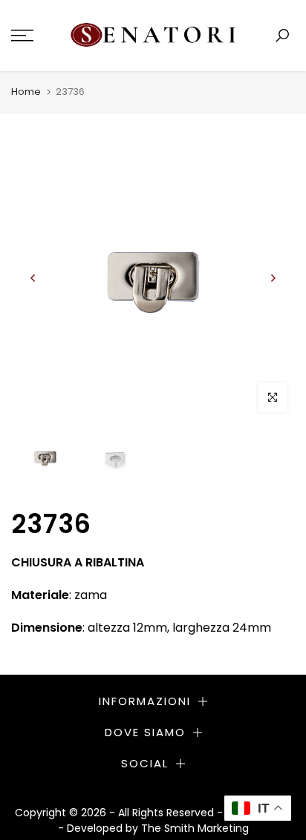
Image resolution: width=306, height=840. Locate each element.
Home (26, 92)
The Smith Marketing (195, 828)
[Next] (272, 278)
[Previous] (33, 278)
